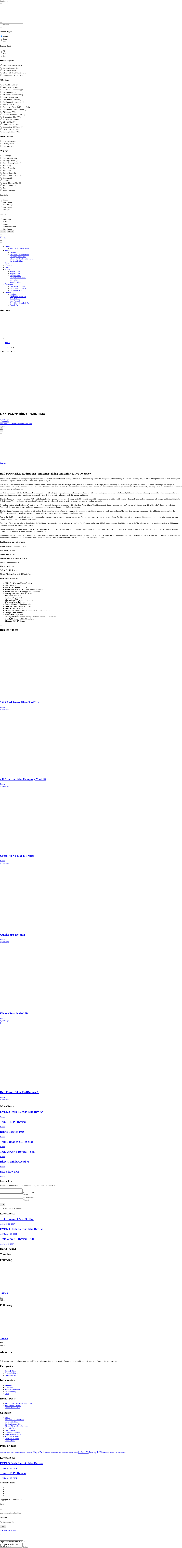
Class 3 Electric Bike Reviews (21, 259)
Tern (116, 1452)
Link (24, 1542)
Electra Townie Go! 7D (14, 1013)
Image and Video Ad (18, 297)
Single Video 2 (15, 274)
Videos (7, 250)
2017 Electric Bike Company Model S (23, 779)
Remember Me (8, 1522)
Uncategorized (10, 1375)
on (7, 1224)
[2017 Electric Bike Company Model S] (91, 730)
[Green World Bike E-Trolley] (91, 807)
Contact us (9, 1387)
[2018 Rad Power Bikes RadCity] (91, 653)
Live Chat (13, 280)
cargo (31, 1452)
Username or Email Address (11, 1513)
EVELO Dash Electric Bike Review (21, 1111)
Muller (107, 1452)
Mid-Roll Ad (15, 299)
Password (3, 1517)
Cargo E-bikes (40, 1452)
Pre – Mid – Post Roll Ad (19, 303)
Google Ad (14, 305)
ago (4, 419)
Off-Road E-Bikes (12, 1439)
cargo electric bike (52, 1452)
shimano (112, 1452)
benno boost (14, 1452)
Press (7, 1394)
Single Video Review (18, 278)
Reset (3, 232)
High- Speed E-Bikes (13, 1434)
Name (25, 1195)
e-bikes (83, 1452)
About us (8, 1385)
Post (2, 1204)
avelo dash (3, 1452)
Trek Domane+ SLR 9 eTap (17, 1141)
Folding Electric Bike (18, 257)
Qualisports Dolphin (12, 934)
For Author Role (16, 290)
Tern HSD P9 (122, 1452)
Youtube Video (15, 282)
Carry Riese (61, 1452)
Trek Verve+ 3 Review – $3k (17, 1151)
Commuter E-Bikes (12, 1432)
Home (7, 246)
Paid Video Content (17, 286)
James (7, 343)
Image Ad (13, 295)
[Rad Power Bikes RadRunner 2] (91, 1043)
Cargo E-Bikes (10, 1371)
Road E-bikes (10, 1441)
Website (26, 1200)
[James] (17, 338)
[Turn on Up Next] (3, 426)
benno (8, 1452)
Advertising (9, 292)
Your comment (28, 1192)
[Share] (1, 433)
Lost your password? (8, 1530)
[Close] (1, 1509)
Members (8, 265)
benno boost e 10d (23, 1452)
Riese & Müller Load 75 (14, 1161)
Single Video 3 (15, 276)
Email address (28, 1197)
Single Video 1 (15, 271)
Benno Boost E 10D (12, 1131)
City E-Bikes (10, 1430)
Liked (7, 263)
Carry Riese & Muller (71, 1452)
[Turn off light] (1, 426)
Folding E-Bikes (11, 1373)
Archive (13, 253)
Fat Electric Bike (16, 261)
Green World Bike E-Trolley (17, 855)
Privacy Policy (10, 1392)
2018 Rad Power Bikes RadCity (19, 702)
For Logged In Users (18, 288)
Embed (25, 1547)
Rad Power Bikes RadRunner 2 (19, 1092)
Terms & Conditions (13, 1389)
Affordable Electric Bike (19, 248)
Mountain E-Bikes (12, 1437)
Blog (7, 267)
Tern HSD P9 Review (13, 1121)
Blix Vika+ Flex (9, 1171)
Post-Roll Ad (15, 301)
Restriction (9, 284)
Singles (8, 269)
